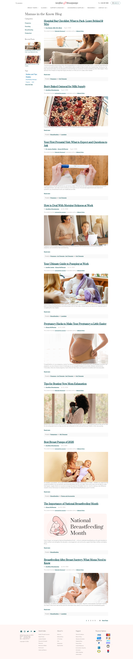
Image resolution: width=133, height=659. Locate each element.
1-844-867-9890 (104, 3)
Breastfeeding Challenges (31, 79)
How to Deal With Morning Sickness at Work (68, 205)
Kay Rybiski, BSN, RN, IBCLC (54, 28)
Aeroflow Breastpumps (52, 90)
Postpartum (53, 434)
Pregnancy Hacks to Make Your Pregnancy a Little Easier (75, 323)
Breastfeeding (54, 134)
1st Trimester (63, 198)
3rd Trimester (63, 79)
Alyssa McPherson (63, 149)
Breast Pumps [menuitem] (32, 8)
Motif (33, 82)
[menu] (66, 7)
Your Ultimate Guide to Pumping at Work (66, 263)
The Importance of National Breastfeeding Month (71, 503)
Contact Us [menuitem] (103, 8)
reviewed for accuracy (60, 93)
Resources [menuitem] (91, 8)
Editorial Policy (80, 31)
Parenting (27, 26)
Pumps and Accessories (68, 496)
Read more (47, 74)
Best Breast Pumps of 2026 (59, 442)
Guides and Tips (31, 74)
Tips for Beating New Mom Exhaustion (65, 383)
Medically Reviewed (60, 31)
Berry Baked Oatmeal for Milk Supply (64, 86)
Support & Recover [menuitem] (57, 8)
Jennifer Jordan (50, 267)
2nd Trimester (69, 256)
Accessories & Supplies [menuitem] (76, 8)
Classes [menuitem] (44, 8)
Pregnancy (53, 79)
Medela (28, 77)
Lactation (63, 134)
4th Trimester (63, 434)
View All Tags (29, 84)
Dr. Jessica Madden (51, 149)
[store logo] (66, 3)
